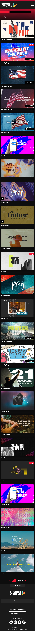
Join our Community (17, 613)
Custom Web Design (12, 629)
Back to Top (17, 585)
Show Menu (16, 601)
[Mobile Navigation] (32, 5)
